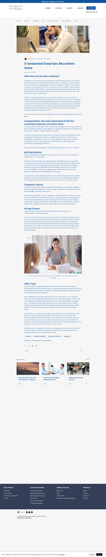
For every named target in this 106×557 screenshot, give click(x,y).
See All (87, 359)
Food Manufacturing (36, 491)
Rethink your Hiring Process (76, 379)
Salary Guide (60, 496)
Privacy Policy (27, 518)
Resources (60, 491)
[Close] (104, 554)
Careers (85, 493)
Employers (26, 21)
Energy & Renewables (36, 503)
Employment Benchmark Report (66, 498)
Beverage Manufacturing (37, 493)
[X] (29, 512)
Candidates (35, 21)
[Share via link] (36, 346)
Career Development (52, 21)
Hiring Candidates (66, 21)
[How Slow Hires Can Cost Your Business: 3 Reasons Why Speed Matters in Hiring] (28, 368)
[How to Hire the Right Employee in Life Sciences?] (53, 368)
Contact (85, 498)
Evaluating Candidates (39, 336)
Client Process (8, 493)
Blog (58, 493)
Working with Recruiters (54, 336)
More (75, 21)
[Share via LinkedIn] (32, 346)
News (43, 21)
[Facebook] (27, 512)
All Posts (19, 21)
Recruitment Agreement (11, 496)
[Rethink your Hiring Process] (78, 368)
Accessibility (20, 518)
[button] (48, 8)
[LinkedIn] (32, 512)
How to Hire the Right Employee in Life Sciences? (51, 379)
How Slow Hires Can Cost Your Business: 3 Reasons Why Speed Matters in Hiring (27, 379)
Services (6, 498)
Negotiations (67, 336)
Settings (92, 554)
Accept (99, 554)
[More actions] (81, 59)
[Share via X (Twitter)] (29, 346)
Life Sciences (34, 498)
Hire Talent (7, 491)
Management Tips (36, 340)
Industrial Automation (36, 501)
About (85, 491)
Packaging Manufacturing (37, 496)
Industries (86, 496)
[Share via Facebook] (25, 346)
